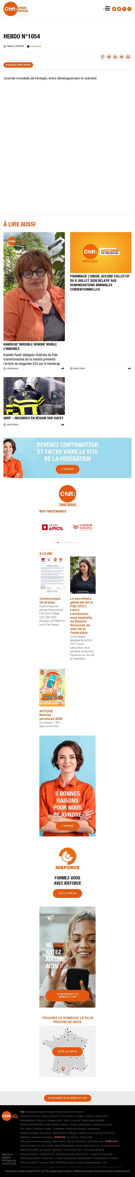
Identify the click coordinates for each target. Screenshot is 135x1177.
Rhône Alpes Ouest (65, 1163)
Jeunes (47, 1129)
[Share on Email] (121, 57)
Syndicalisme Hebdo (18, 65)
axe (22, 1112)
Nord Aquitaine (100, 1158)
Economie (76, 1120)
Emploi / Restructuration (56, 1125)
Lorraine (59, 1158)
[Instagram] (129, 9)
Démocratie (102, 1116)
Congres (79, 1116)
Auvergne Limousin (111, 1146)
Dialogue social (54, 1120)
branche (59, 1137)
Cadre (66, 1112)
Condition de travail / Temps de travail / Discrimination (47, 1116)
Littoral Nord (47, 1158)
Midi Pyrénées (85, 1158)
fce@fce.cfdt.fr (122, 1171)
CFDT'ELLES (77, 1112)
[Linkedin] (114, 9)
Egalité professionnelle (93, 1120)
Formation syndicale (102, 1125)
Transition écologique (42, 1137)
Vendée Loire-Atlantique (88, 1163)
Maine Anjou (70, 1158)
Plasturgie (93, 1141)
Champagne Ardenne (93, 1150)
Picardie (114, 1158)
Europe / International (80, 1125)
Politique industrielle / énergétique (83, 1129)
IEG (90, 1137)
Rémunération (60, 1133)
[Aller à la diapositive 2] (58, 542)
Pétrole (70, 1141)
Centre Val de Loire (72, 1150)
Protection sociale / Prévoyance (35, 1133)
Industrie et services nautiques (35, 1141)
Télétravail (25, 1137)
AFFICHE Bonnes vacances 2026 (50, 715)
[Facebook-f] (124, 9)
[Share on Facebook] (102, 57)
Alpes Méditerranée (64, 1146)
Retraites (72, 1133)
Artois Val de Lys (92, 1146)
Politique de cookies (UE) (9, 1162)
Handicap (38, 1129)
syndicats (111, 1141)
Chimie (83, 1137)
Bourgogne (45, 1150)
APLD (59, 1112)
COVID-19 (90, 1116)
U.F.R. (104, 1163)
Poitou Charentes (28, 1163)
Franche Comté (47, 1154)
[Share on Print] (128, 57)
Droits (66, 1120)
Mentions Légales (7, 1156)
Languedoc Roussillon (101, 1154)
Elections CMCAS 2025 (31, 1125)
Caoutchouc (73, 1137)
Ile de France (82, 1154)
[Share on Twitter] (109, 57)
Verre (101, 1141)
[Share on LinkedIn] (115, 57)
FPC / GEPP (25, 1129)
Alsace (78, 1146)
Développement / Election (32, 1120)
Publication (35, 46)
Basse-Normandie (29, 1150)
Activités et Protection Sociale (40, 1112)
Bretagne (57, 1150)
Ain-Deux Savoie (45, 1146)
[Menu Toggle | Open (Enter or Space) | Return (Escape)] (104, 9)
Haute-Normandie (65, 1154)
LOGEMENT (58, 1129)
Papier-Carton (59, 1141)
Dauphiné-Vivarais (29, 1154)
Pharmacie (81, 1141)
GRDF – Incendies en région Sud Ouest (33, 418)
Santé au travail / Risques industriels (97, 1133)
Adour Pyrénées (28, 1146)
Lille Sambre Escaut (30, 1158)
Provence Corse (46, 1163)
